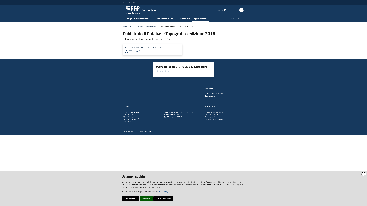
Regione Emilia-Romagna (130, 2)
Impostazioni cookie (145, 131)
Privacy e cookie (210, 117)
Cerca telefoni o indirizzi (130, 122)
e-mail (214, 96)
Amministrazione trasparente (214, 112)
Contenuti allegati (151, 26)
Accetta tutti (146, 198)
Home (125, 26)
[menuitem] (236, 19)
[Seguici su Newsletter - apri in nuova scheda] (224, 10)
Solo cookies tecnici (130, 198)
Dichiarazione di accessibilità (214, 119)
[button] (241, 10)
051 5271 (133, 119)
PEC (178, 117)
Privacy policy (163, 191)
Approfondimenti (136, 26)
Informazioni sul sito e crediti (214, 93)
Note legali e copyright (212, 114)
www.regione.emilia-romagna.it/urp (182, 112)
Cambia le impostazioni (163, 198)
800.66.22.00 (178, 114)
